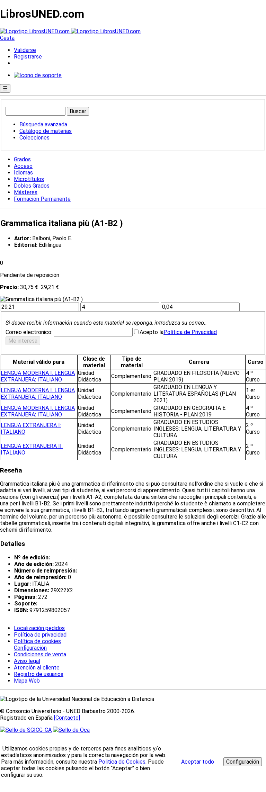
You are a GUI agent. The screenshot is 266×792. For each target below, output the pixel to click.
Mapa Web (27, 680)
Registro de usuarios (38, 674)
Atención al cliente (37, 667)
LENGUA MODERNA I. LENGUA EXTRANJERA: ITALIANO (38, 376)
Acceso (23, 166)
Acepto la (151, 332)
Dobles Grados (32, 185)
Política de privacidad (40, 634)
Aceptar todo (197, 761)
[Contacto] (67, 717)
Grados (22, 159)
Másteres (25, 192)
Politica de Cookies (121, 761)
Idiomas (23, 172)
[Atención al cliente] (38, 75)
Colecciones (34, 137)
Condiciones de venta (40, 654)
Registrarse (28, 56)
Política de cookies (37, 641)
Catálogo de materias (45, 131)
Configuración (30, 648)
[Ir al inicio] (70, 31)
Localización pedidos (39, 628)
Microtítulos (29, 179)
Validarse (25, 50)
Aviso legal (27, 661)
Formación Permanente (42, 199)
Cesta (7, 38)
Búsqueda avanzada (43, 124)
